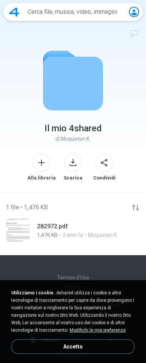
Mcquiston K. (76, 139)
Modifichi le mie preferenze (98, 330)
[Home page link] (14, 12)
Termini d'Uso (73, 278)
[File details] (73, 230)
